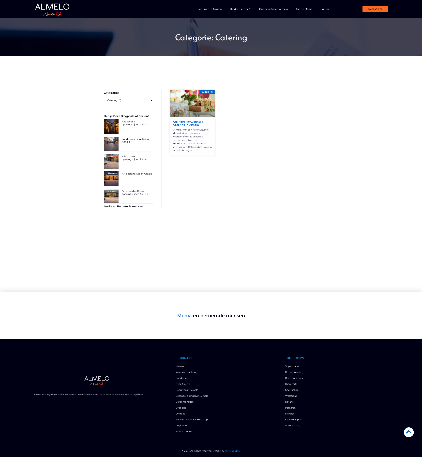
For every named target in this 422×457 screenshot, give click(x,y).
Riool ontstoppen (295, 378)
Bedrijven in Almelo (209, 9)
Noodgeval (182, 378)
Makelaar (290, 413)
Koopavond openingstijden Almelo (135, 123)
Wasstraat (291, 395)
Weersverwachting (186, 372)
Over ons (181, 407)
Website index (184, 431)
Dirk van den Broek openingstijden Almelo (135, 192)
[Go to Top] (409, 431)
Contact (325, 9)
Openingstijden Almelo (273, 9)
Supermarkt (292, 366)
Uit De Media (304, 9)
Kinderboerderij (294, 372)
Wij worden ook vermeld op (192, 419)
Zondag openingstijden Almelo (135, 140)
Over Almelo (183, 384)
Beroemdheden (185, 401)
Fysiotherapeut (293, 419)
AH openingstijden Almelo (137, 173)
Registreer (182, 425)
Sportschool (292, 389)
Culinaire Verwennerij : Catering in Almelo (188, 123)
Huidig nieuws (239, 9)
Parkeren (290, 407)
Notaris (289, 401)
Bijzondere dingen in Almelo (192, 395)
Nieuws (180, 366)
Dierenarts (291, 384)
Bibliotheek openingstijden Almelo (135, 158)
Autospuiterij (292, 425)
